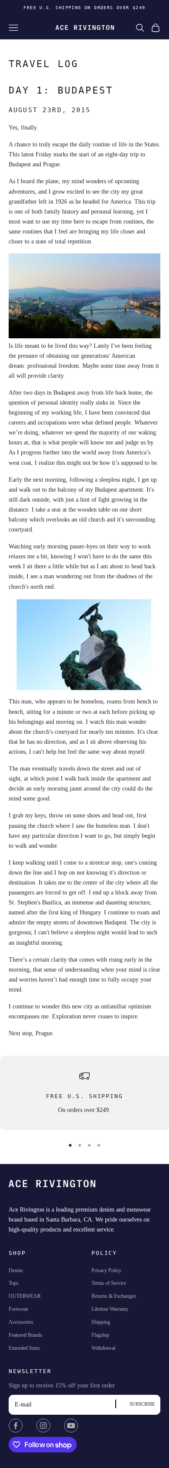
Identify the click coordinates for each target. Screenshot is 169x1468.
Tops (14, 1283)
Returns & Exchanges (113, 1296)
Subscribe (142, 1403)
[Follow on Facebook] (15, 1425)
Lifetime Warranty (109, 1309)
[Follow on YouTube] (71, 1425)
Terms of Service (108, 1283)
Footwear (18, 1309)
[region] (84, 1093)
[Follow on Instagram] (43, 1425)
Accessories (21, 1322)
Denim (16, 1270)
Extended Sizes (24, 1348)
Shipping (100, 1322)
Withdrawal (103, 1348)
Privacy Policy (106, 1270)
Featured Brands (25, 1335)
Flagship (100, 1335)
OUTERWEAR (25, 1296)
